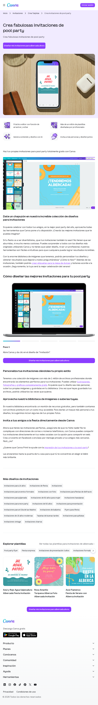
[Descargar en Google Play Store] (11, 637)
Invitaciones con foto (47, 491)
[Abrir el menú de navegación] (4, 5)
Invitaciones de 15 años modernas (18, 515)
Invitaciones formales (82, 550)
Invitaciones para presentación (69, 503)
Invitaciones (18, 13)
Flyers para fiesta (72, 509)
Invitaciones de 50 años (42, 503)
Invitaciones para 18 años (15, 485)
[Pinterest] (25, 685)
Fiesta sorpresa (28, 550)
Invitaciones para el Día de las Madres (20, 509)
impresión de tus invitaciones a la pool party (66, 447)
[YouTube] (35, 685)
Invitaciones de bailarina (50, 509)
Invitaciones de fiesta (39, 485)
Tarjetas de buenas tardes (48, 515)
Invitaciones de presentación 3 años (54, 550)
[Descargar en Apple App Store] (29, 637)
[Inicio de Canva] (13, 5)
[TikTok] (20, 685)
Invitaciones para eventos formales (19, 491)
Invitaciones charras (33, 521)
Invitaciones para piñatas (73, 515)
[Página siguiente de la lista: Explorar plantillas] (93, 550)
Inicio (5, 13)
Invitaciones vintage (12, 521)
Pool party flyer (11, 550)
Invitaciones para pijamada (15, 497)
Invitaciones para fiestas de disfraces (76, 491)
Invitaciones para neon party (16, 503)
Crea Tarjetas (33, 13)
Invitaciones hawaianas (74, 497)
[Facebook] (15, 685)
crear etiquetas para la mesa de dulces (51, 263)
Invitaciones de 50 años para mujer (45, 497)
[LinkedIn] (5, 685)
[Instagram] (10, 685)
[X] (30, 685)
